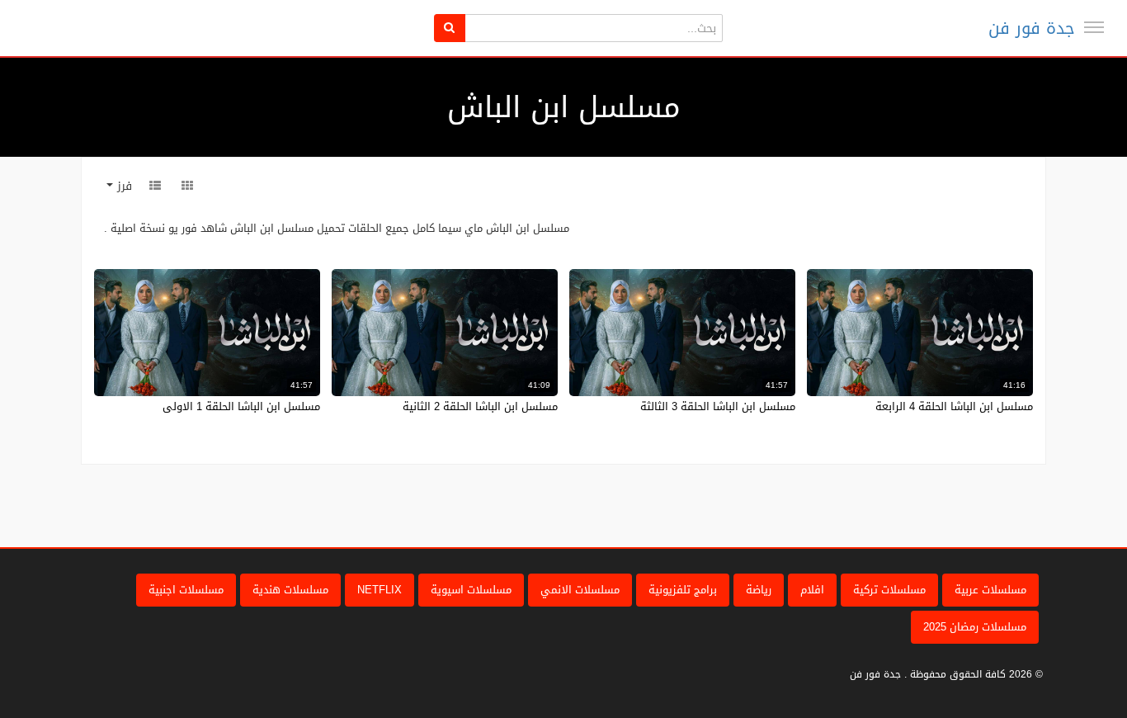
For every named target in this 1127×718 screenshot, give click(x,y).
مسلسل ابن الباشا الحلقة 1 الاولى (241, 406)
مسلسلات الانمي (580, 589)
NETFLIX (379, 589)
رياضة (758, 589)
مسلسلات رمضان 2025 (974, 626)
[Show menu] (1094, 27)
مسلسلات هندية (290, 589)
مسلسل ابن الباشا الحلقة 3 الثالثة (717, 406)
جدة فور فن (1031, 28)
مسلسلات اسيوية (471, 589)
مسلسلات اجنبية (186, 589)
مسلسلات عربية (990, 589)
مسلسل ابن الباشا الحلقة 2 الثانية (480, 406)
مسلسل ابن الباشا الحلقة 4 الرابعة (954, 406)
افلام (812, 589)
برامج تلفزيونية (682, 589)
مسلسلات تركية (889, 589)
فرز (122, 186)
